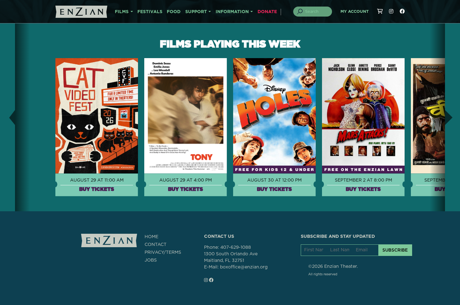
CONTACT (155, 244)
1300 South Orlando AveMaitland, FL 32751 (231, 257)
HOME (151, 237)
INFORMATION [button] (232, 12)
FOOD (174, 12)
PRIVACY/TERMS (163, 252)
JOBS (151, 260)
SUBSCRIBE (395, 250)
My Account (354, 12)
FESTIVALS (149, 12)
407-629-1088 (235, 247)
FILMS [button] (122, 12)
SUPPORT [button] (196, 12)
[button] (7, 117)
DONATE (267, 12)
